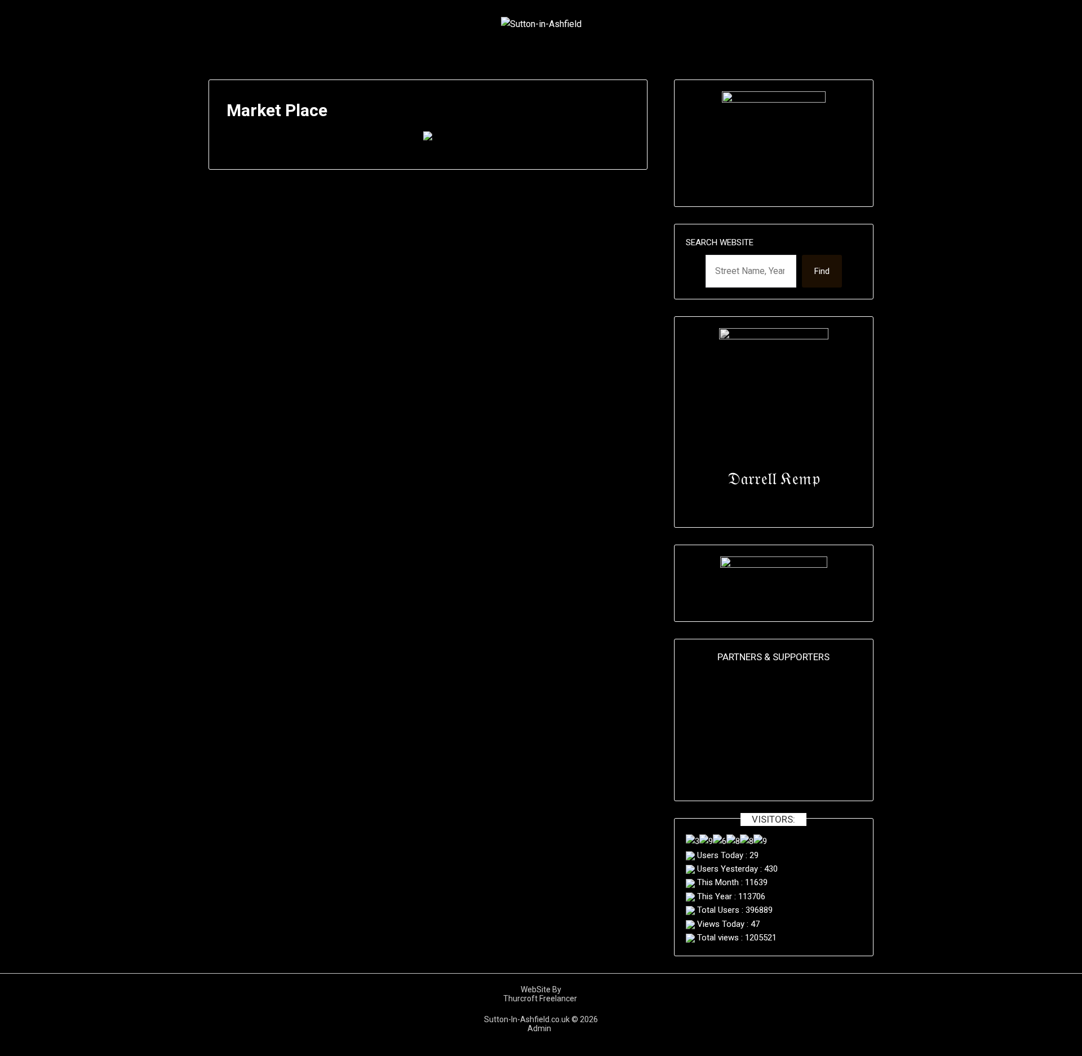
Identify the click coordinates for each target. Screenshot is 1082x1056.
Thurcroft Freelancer (541, 998)
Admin (541, 1028)
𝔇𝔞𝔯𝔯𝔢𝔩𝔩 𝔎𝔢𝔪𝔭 (774, 478)
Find (822, 271)
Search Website (719, 242)
